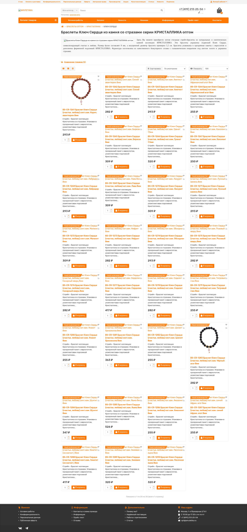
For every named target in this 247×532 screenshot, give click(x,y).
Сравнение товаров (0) (75, 62)
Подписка (170, 2)
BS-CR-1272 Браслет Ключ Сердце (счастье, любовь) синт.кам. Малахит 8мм (81, 239)
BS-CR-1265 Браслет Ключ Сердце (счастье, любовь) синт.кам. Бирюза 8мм (123, 139)
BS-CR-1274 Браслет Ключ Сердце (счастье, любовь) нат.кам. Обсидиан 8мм (166, 239)
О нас (20, 2)
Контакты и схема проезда (85, 511)
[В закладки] (98, 76)
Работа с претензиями (137, 517)
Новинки (144, 20)
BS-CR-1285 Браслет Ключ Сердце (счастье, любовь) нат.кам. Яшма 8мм (123, 406)
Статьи (151, 2)
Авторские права (99, 2)
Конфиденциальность (51, 2)
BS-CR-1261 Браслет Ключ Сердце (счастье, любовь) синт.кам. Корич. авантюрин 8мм (80, 112)
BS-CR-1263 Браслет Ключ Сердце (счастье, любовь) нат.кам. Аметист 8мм (165, 90)
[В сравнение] (98, 79)
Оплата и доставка (33, 2)
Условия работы (75, 20)
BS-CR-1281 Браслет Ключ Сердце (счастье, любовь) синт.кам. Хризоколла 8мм (122, 338)
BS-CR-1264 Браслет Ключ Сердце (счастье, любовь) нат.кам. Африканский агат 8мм (207, 90)
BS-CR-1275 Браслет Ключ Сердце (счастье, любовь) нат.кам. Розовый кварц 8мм (207, 239)
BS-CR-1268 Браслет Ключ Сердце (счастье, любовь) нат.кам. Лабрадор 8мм (81, 189)
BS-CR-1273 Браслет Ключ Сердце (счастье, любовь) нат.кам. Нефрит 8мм (122, 239)
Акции (125, 2)
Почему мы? (132, 511)
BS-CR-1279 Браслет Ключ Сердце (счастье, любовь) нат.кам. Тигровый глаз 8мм (208, 288)
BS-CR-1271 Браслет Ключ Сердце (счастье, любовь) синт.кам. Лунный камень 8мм (208, 189)
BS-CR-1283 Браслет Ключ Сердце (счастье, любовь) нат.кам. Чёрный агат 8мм (207, 361)
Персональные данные (72, 2)
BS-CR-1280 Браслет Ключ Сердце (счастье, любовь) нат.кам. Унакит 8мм (80, 338)
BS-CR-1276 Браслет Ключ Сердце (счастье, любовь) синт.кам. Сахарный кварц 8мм (80, 288)
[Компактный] (72, 69)
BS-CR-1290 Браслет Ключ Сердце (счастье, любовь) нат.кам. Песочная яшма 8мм (166, 460)
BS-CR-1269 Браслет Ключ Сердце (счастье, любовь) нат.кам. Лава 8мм (123, 184)
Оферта (87, 2)
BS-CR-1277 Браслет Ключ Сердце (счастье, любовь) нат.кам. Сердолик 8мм (123, 288)
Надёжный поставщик (136, 514)
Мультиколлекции (138, 2)
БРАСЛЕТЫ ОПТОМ (75, 26)
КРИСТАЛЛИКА (93, 26)
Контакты (217, 20)
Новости (160, 2)
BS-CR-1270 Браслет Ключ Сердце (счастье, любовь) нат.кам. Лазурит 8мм (165, 189)
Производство (114, 2)
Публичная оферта (28, 520)
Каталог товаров (28, 20)
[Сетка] (63, 69)
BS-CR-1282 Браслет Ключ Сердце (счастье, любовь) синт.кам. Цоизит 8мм (165, 338)
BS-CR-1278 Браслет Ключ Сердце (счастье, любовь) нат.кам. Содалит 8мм (165, 288)
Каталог (100, 20)
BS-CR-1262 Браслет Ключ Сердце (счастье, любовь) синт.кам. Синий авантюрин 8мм (122, 90)
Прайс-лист (193, 20)
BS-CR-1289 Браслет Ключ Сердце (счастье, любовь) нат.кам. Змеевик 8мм (122, 460)
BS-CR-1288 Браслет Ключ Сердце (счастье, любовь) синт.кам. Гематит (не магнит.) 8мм (80, 460)
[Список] (68, 69)
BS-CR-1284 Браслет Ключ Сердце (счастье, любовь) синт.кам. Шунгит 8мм (80, 410)
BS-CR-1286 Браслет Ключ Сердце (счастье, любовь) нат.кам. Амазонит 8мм (166, 410)
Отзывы (76, 520)
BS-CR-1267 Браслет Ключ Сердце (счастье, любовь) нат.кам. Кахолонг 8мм (208, 139)
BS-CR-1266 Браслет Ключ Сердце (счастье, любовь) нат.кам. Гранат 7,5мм (165, 139)
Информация (168, 20)
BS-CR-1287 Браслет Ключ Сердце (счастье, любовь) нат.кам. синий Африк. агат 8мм (207, 410)
